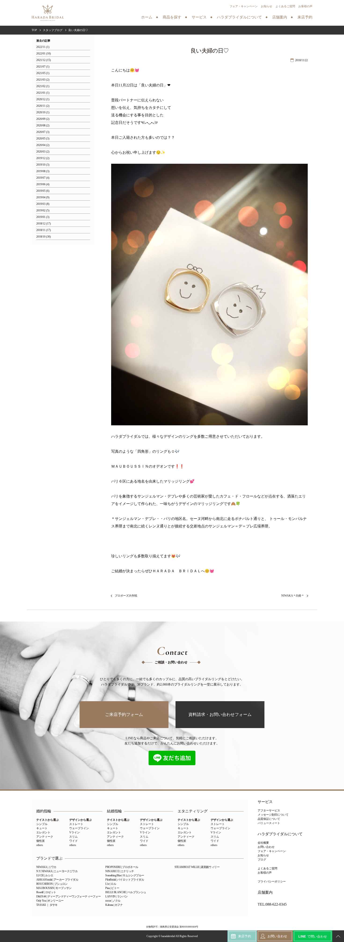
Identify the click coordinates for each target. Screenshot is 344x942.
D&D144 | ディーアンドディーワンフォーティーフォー (68, 896)
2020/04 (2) (42, 145)
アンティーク (44, 836)
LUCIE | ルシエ (44, 875)
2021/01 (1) (42, 92)
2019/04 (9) (42, 197)
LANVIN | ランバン (116, 896)
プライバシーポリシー (272, 881)
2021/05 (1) (42, 73)
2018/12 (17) (43, 223)
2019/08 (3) (42, 171)
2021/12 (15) (43, 60)
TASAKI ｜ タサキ (47, 904)
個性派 (40, 840)
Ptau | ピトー (112, 888)
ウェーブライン (79, 828)
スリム (73, 836)
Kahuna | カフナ (114, 904)
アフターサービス (269, 810)
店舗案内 (265, 892)
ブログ (262, 859)
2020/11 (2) (42, 105)
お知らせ (266, 6)
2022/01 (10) (43, 53)
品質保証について (269, 819)
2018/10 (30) (43, 236)
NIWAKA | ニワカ (46, 867)
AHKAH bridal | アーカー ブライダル (57, 879)
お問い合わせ (266, 847)
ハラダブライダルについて (280, 834)
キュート (42, 828)
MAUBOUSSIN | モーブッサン (54, 888)
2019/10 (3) (42, 164)
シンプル (42, 824)
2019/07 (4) (42, 177)
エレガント (43, 832)
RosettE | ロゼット (46, 892)
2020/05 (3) (42, 138)
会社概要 (263, 842)
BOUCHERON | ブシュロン (52, 883)
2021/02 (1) (42, 86)
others (39, 845)
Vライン (74, 832)
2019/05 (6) (42, 190)
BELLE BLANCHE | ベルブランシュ (125, 892)
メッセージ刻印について (273, 814)
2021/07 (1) (42, 66)
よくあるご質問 (285, 6)
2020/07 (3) (42, 132)
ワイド (73, 840)
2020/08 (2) (42, 125)
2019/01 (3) (42, 217)
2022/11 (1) (42, 47)
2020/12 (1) (42, 99)
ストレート (76, 824)
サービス (265, 802)
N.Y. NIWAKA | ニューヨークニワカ (56, 871)
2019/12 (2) (42, 158)
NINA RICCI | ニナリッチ (119, 871)
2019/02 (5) (42, 210)
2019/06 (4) (42, 184)
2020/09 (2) (42, 119)
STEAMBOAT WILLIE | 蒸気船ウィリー (197, 867)
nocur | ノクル (112, 900)
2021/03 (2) (42, 79)
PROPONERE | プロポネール (121, 867)
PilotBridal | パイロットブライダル (124, 879)
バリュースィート (269, 823)
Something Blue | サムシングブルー (124, 875)
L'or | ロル (110, 883)
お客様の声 (305, 6)
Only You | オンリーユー (50, 900)
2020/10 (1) (42, 112)
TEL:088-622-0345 (272, 904)
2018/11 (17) (43, 230)
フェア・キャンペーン (244, 6)
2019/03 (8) (42, 204)
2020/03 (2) (42, 151)
